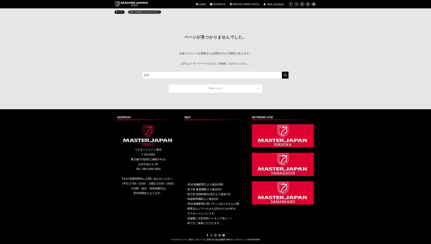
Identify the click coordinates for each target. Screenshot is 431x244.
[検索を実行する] (285, 75)
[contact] (313, 4)
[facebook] (291, 4)
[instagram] (302, 4)
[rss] (308, 4)
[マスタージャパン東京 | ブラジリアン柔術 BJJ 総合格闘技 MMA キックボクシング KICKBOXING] (131, 4)
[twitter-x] (296, 4)
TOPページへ (215, 88)
